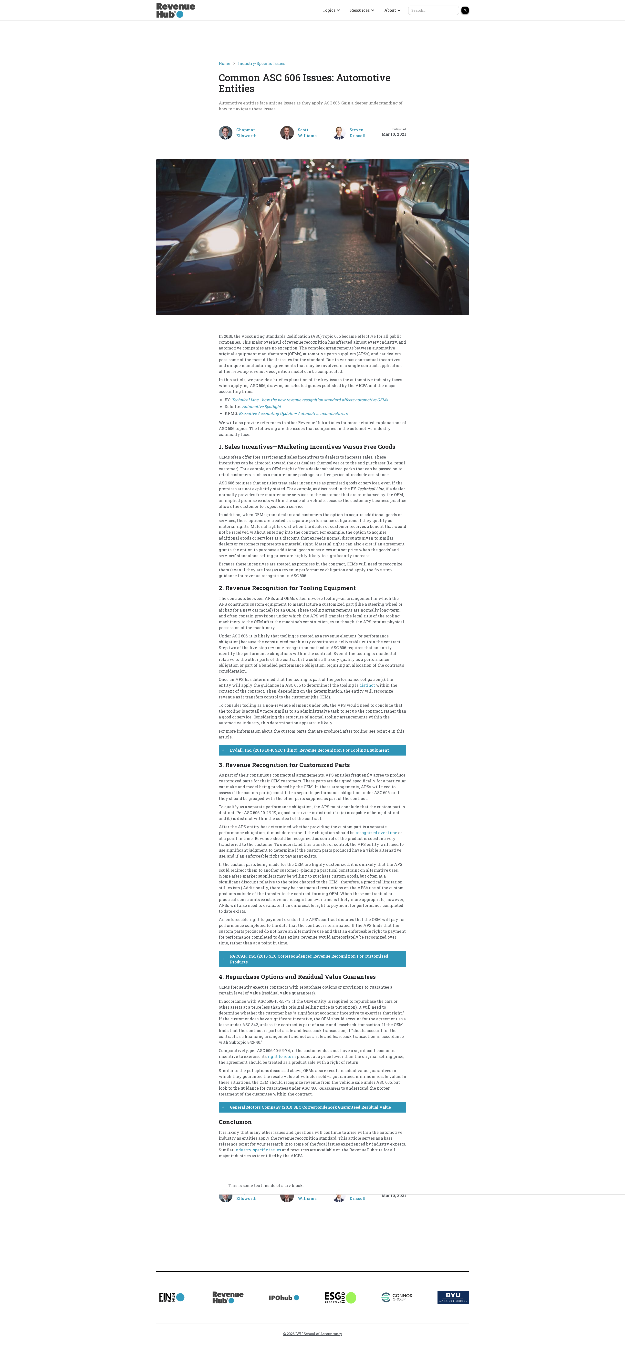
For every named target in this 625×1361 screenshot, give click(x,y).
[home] (175, 10)
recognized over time (376, 832)
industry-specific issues (257, 1149)
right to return (282, 1056)
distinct (367, 685)
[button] (331, 10)
